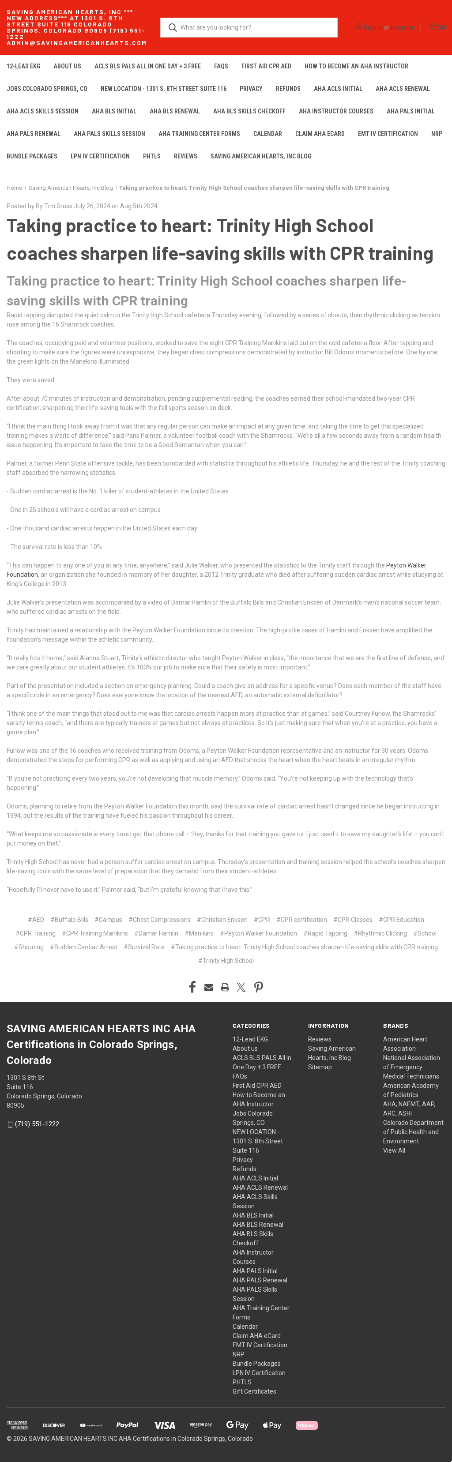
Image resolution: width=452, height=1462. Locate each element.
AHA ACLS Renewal (403, 88)
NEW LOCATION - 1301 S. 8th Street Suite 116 (163, 88)
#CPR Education (401, 919)
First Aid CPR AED (266, 66)
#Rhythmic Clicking (380, 933)
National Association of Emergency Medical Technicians (411, 1067)
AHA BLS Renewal (175, 111)
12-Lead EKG (23, 66)
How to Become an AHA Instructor (356, 66)
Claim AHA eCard (320, 133)
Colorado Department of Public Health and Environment (413, 1132)
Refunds (288, 88)
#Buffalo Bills (69, 919)
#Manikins (199, 933)
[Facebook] (192, 987)
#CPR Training (35, 933)
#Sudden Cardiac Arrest (83, 947)
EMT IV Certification (388, 133)
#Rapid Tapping (325, 933)
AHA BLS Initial (114, 111)
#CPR (262, 919)
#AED (36, 919)
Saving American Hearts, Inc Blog (261, 156)
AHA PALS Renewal (33, 133)
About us (67, 66)
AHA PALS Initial (411, 111)
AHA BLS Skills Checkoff (249, 111)
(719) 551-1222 (37, 1124)
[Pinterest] (258, 987)
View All (394, 1150)
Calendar (267, 133)
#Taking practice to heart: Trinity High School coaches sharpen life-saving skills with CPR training (304, 947)
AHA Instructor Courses (336, 111)
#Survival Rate (144, 947)
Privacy (251, 88)
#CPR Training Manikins (95, 933)
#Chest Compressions (159, 919)
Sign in (373, 27)
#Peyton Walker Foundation (258, 933)
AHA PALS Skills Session (109, 133)
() (440, 27)
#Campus (108, 919)
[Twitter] (241, 987)
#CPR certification (301, 919)
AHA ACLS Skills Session (43, 111)
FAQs (221, 66)
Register (402, 27)
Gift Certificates (254, 1391)
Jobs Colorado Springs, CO (47, 88)
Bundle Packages (32, 156)
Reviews (185, 156)
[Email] (208, 987)
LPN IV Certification (100, 156)
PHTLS (152, 156)
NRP (436, 133)
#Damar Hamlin (156, 933)
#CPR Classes (353, 919)
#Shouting (29, 947)
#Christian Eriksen (222, 919)
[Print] (225, 987)
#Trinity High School (226, 960)
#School (425, 933)
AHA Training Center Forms (199, 133)
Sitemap (320, 1067)
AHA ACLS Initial (338, 88)
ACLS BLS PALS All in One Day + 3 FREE (147, 66)
